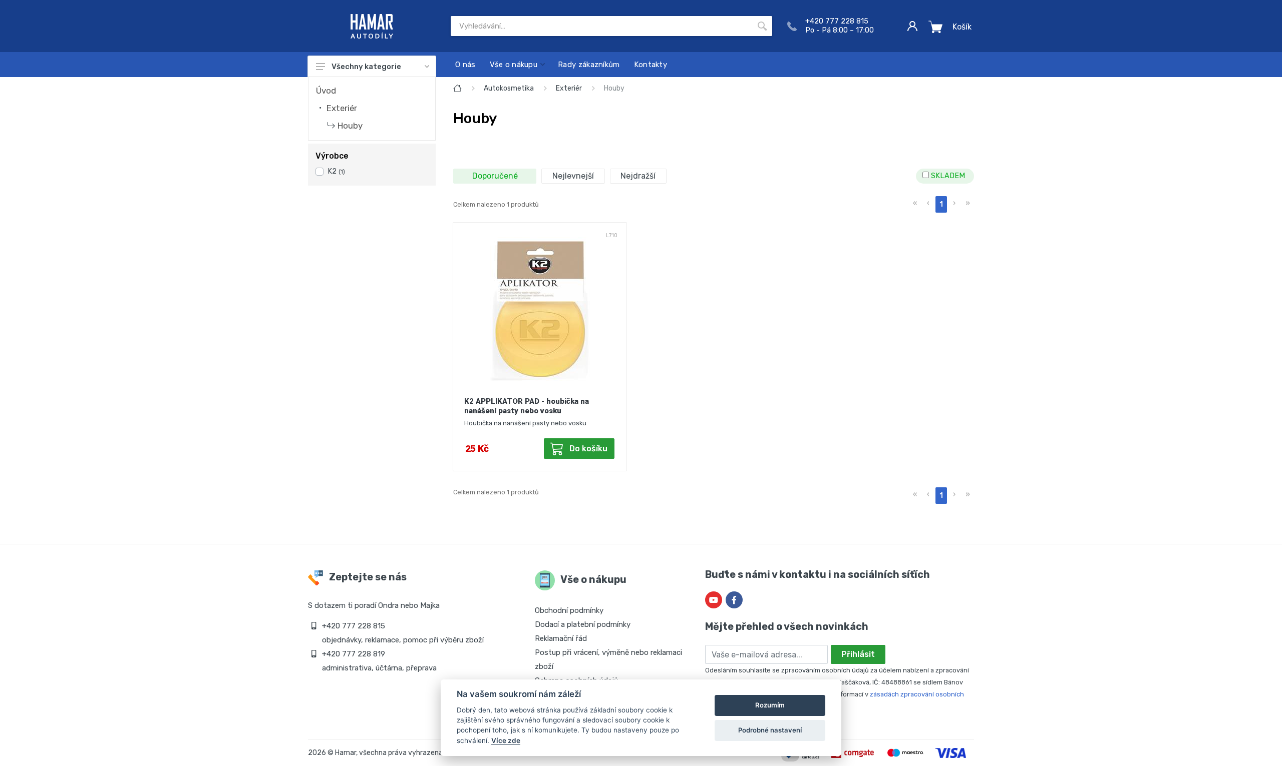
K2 (336, 171)
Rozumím (770, 705)
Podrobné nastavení (770, 730)
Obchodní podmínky (569, 610)
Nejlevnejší (573, 176)
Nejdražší (638, 176)
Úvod (326, 91)
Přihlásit (858, 654)
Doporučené (495, 176)
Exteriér (342, 108)
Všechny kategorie (366, 66)
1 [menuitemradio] (941, 204)
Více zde (505, 740)
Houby (350, 126)
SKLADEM (947, 176)
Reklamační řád (561, 638)
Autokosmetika (509, 88)
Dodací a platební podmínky (582, 624)
